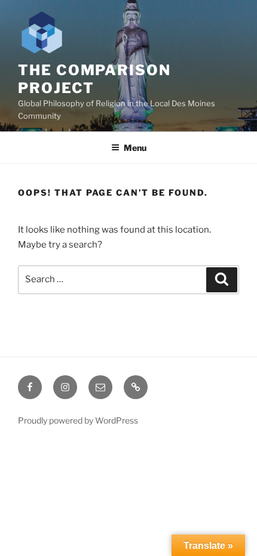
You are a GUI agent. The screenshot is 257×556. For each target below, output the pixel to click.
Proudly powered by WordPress (78, 420)
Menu (135, 148)
